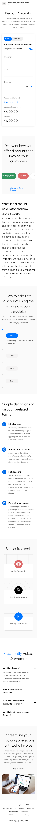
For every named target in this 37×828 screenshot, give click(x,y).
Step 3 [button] (12, 368)
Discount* (8, 82)
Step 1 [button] (12, 335)
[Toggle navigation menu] (4, 3)
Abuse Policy (25, 815)
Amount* (8, 57)
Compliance (20, 805)
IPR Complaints (30, 805)
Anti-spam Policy (7, 808)
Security (11, 805)
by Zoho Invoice (11, 4)
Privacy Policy (30, 808)
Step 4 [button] (12, 381)
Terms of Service (19, 808)
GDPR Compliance (13, 815)
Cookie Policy (24, 811)
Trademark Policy (13, 811)
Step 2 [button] (12, 348)
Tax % (6, 69)
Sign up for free (18, 769)
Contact (4, 805)
